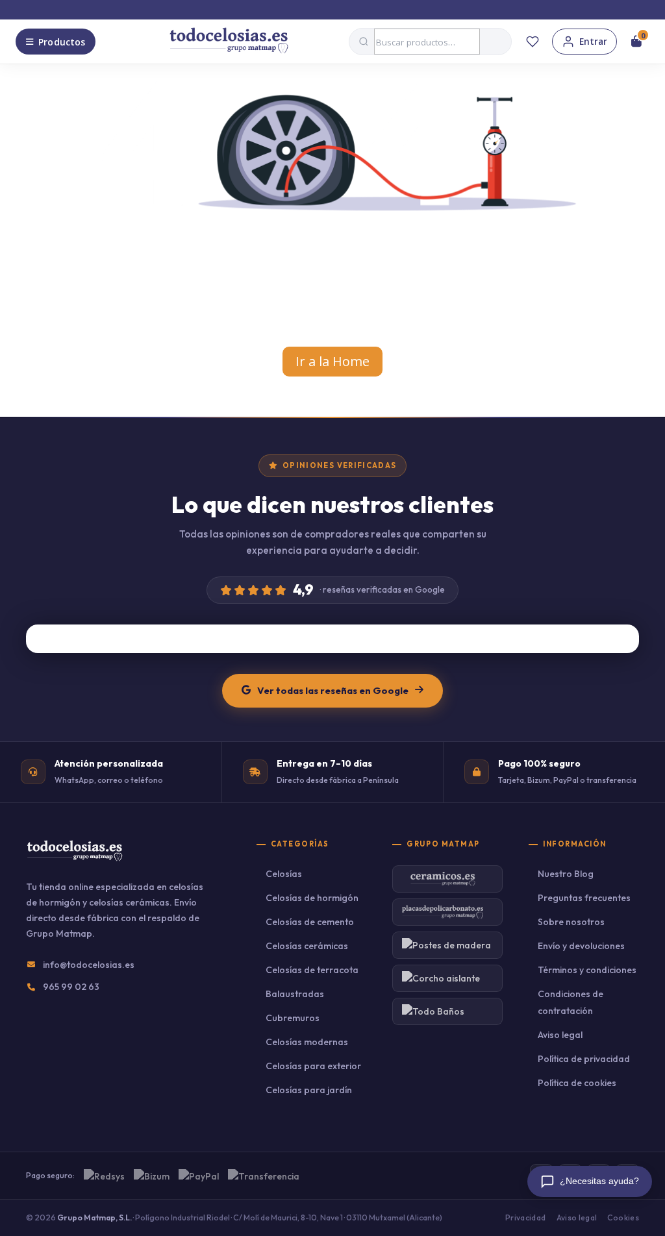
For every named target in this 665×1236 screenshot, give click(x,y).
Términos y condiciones (587, 970)
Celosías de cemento (310, 922)
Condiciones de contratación (570, 1002)
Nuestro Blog (566, 874)
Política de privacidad (584, 1059)
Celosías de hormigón (312, 898)
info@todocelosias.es (88, 964)
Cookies (623, 1217)
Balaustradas (295, 994)
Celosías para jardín (309, 1090)
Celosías (284, 874)
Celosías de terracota (312, 970)
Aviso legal (560, 1035)
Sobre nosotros (571, 922)
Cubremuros (293, 1018)
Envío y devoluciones (581, 946)
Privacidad (525, 1217)
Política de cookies (577, 1083)
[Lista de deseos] (533, 42)
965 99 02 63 (71, 987)
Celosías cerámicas (307, 946)
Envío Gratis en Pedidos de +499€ (339, 9)
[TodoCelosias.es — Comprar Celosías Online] (74, 859)
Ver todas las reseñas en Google (332, 690)
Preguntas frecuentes (584, 898)
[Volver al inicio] (228, 41)
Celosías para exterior (313, 1066)
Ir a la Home (332, 361)
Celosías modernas (307, 1042)
